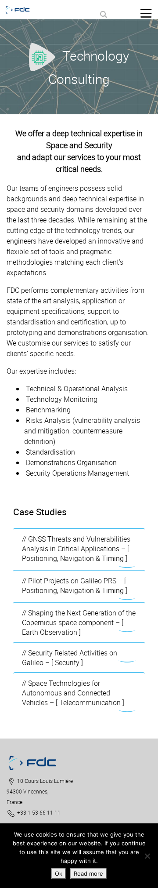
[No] (147, 856)
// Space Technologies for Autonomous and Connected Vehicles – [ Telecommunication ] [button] (73, 692)
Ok (58, 873)
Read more (88, 873)
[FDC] (21, 9)
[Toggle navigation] (145, 13)
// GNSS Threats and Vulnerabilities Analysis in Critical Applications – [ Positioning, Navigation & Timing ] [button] (76, 548)
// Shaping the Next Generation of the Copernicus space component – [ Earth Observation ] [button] (79, 622)
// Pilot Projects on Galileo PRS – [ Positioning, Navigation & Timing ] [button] (74, 585)
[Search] (103, 14)
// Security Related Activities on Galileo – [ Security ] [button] (69, 657)
